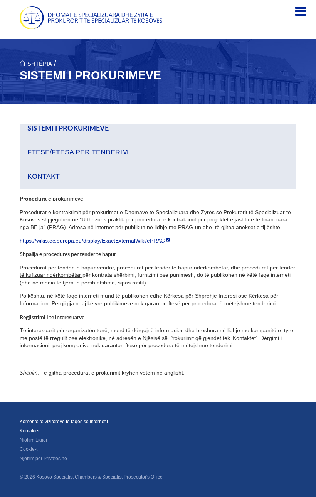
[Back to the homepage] (91, 17)
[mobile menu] (300, 11)
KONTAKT (43, 176)
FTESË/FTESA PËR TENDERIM (77, 152)
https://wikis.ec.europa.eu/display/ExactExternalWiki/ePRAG (92, 241)
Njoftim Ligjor (33, 440)
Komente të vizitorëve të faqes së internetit (64, 421)
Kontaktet (29, 430)
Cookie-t (28, 449)
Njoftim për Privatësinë (43, 458)
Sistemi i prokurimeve (68, 128)
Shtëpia (39, 63)
